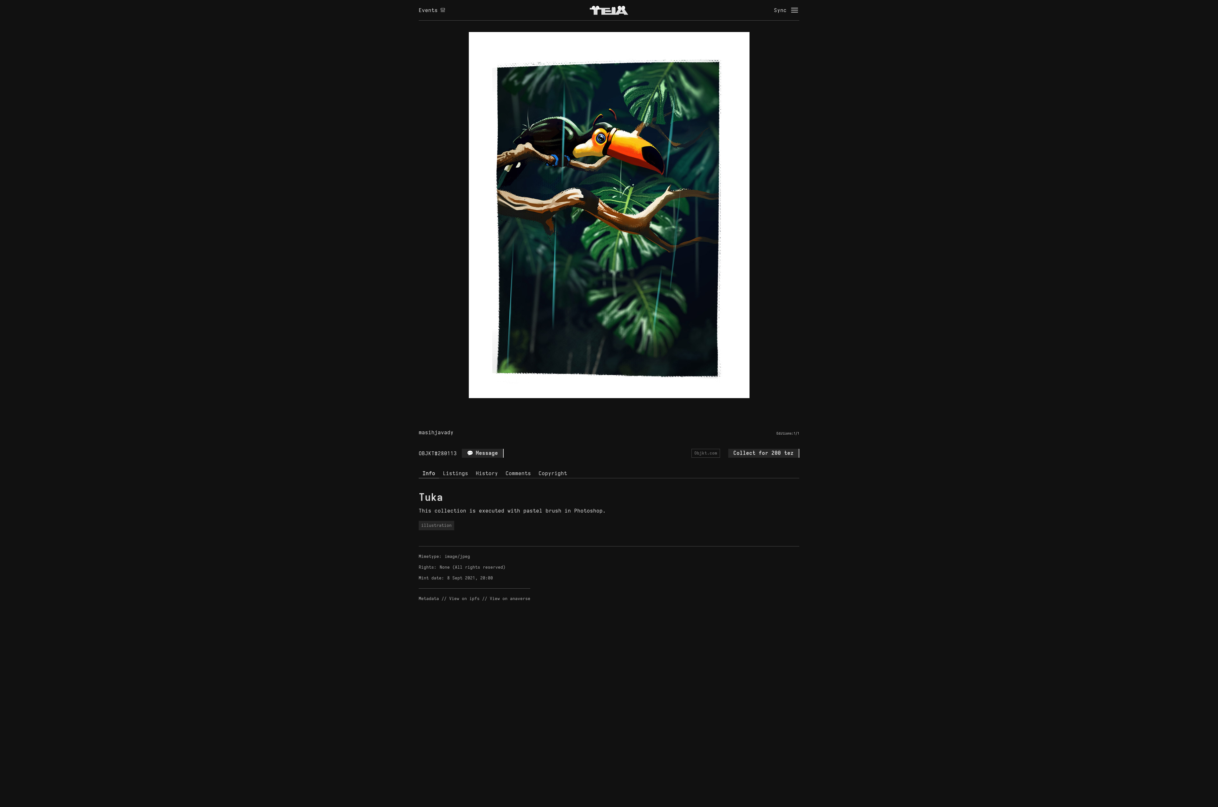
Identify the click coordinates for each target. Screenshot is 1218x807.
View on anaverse (510, 598)
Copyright (553, 473)
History (487, 473)
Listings (455, 473)
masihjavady (436, 432)
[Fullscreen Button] (601, 405)
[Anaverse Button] (616, 405)
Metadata (429, 598)
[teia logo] (609, 10)
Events (428, 10)
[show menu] (794, 10)
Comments (518, 473)
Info (428, 473)
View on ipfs (464, 598)
